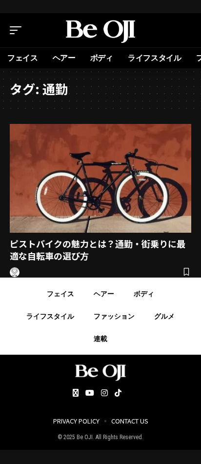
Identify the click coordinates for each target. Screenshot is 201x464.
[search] (184, 30)
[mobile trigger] (18, 30)
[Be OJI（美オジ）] (100, 30)
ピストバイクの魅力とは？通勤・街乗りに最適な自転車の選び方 (97, 249)
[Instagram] (104, 393)
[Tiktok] (118, 393)
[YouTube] (90, 393)
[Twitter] (75, 393)
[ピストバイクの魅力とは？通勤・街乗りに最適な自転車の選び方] (100, 178)
